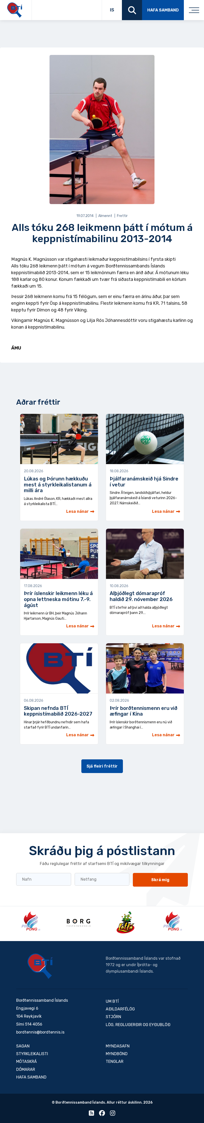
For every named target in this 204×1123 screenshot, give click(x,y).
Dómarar (25, 1069)
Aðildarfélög (120, 1009)
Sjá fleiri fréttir (102, 766)
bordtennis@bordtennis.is (40, 1032)
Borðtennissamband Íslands (40, 966)
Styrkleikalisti (32, 1053)
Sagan (23, 1046)
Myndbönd (117, 1053)
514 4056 (33, 1024)
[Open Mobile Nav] (194, 10)
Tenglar (114, 1061)
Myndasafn (118, 1046)
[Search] (132, 10)
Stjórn (113, 1016)
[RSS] (91, 1114)
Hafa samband (163, 10)
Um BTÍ (112, 1001)
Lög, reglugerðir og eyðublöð (138, 1024)
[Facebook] (102, 1114)
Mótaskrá (26, 1061)
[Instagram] (112, 1114)
